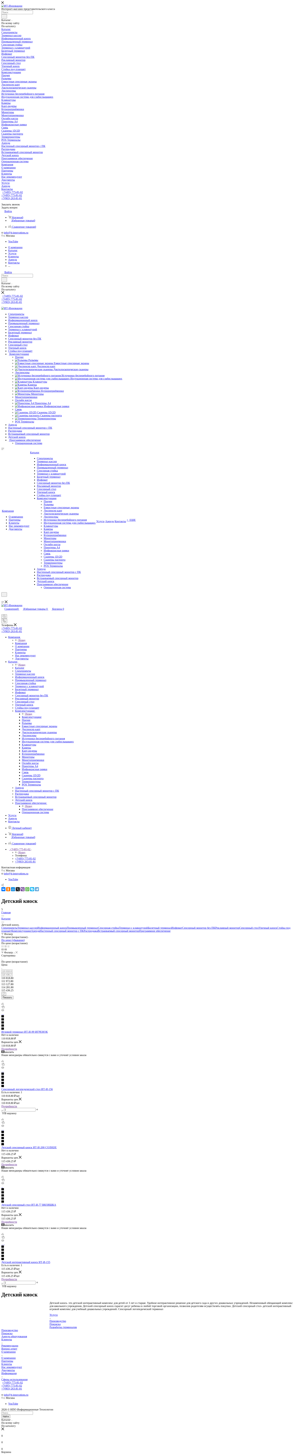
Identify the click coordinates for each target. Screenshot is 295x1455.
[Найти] (4, 16)
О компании (8, 1351)
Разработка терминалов (63, 1327)
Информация (9, 1373)
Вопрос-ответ (9, 1348)
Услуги (54, 1314)
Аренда (35, 930)
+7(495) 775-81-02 (12, 192)
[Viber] (22, 889)
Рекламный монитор (227, 927)
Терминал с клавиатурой (133, 927)
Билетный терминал (159, 927)
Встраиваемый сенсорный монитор (118, 930)
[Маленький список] (2, 949)
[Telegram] (37, 889)
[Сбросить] (3, 994)
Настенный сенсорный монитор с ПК (62, 930)
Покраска (55, 1324)
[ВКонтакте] (3, 889)
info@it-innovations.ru (16, 232)
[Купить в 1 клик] (2, 1007)
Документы (8, 1370)
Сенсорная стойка (108, 927)
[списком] (5, 946)
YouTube (13, 241)
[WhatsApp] (27, 889)
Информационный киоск (52, 927)
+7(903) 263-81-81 (11, 198)
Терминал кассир (27, 927)
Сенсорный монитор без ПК (198, 927)
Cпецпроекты (9, 927)
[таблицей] (8, 946)
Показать (7, 997)
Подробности (9, 1048)
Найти (6, 1416)
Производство (58, 1321)
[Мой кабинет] (2, 598)
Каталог (19, 667)
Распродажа (91, 930)
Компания (21, 643)
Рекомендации (9, 1345)
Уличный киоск (268, 927)
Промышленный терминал (82, 927)
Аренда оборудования (14, 1336)
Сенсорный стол (249, 927)
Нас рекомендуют (11, 1367)
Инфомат (176, 927)
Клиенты (6, 1339)
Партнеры (7, 1361)
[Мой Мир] (13, 889)
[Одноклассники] (8, 889)
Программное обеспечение (37, 809)
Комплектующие (31, 717)
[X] (18, 889)
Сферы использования (14, 1379)
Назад (21, 640)
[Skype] (32, 889)
